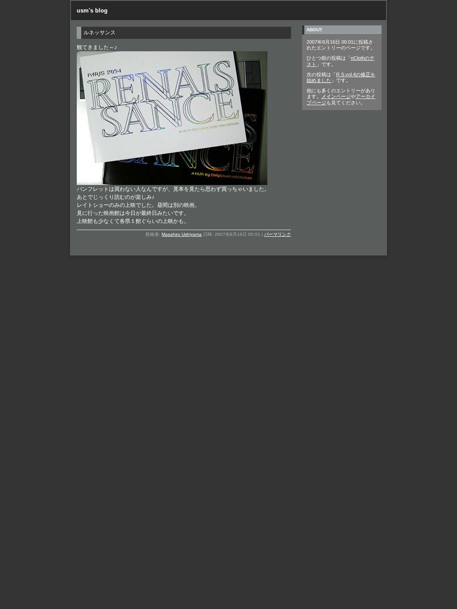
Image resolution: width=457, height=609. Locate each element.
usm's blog (92, 10)
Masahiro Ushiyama (182, 234)
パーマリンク (277, 234)
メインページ (336, 96)
